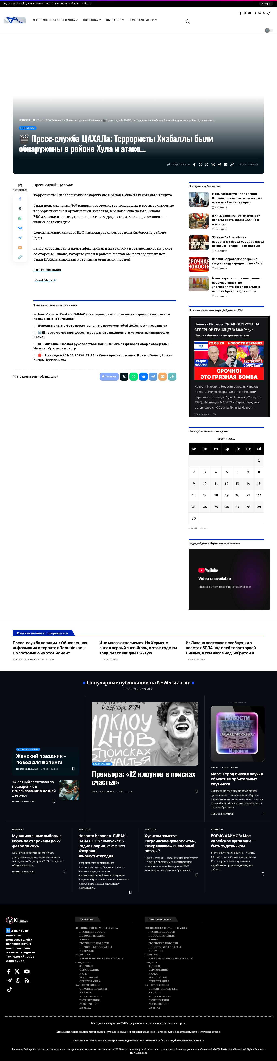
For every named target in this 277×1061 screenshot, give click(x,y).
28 (248, 507)
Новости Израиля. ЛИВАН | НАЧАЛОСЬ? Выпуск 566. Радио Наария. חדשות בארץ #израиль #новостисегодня (102, 846)
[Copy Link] (232, 164)
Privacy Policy (58, 3)
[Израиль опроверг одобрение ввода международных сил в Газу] (199, 264)
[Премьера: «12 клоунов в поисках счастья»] (145, 734)
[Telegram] (255, 13)
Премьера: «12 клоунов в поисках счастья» (143, 777)
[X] (245, 13)
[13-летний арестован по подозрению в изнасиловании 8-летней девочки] (69, 790)
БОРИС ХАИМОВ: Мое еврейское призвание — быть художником (233, 840)
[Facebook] (241, 13)
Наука (215, 767)
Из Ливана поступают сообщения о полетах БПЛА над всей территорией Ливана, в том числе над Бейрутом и (221, 647)
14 (248, 484)
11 (216, 484)
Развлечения (102, 763)
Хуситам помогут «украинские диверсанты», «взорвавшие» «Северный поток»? (170, 843)
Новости (18, 829)
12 (227, 484)
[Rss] (264, 13)
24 (205, 507)
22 (259, 495)
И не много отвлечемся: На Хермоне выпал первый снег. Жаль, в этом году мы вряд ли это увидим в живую (138, 647)
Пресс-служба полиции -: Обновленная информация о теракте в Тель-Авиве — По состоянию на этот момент (50, 647)
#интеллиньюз (47, 270)
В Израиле (221, 207)
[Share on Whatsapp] (207, 164)
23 (194, 507)
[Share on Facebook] (194, 164)
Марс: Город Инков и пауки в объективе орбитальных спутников (237, 779)
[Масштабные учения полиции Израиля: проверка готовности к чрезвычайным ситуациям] (199, 199)
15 (259, 484)
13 (237, 484)
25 (216, 507)
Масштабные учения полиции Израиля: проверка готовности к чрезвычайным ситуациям (237, 198)
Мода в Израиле (28, 749)
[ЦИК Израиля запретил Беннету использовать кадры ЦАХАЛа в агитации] (199, 221)
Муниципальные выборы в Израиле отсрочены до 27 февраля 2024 (36, 840)
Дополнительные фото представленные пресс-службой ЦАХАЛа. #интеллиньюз (102, 325)
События (27, 128)
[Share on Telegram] (219, 164)
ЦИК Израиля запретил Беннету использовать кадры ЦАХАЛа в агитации (236, 220)
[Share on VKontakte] (213, 164)
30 (194, 518)
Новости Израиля (24, 659)
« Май (193, 528)
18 (216, 495)
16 (193, 495)
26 (227, 507)
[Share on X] (200, 164)
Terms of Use (82, 3)
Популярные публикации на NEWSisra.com (139, 682)
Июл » (204, 528)
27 (237, 507)
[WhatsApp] (259, 13)
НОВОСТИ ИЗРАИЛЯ (138, 689)
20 (237, 495)
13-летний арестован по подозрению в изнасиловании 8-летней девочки (34, 789)
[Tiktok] (268, 13)
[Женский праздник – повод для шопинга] (45, 739)
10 (205, 484)
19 (227, 495)
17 (205, 495)
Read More (43, 280)
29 (259, 507)
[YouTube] (250, 13)
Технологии (230, 767)
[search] (229, 21)
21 (248, 495)
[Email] (226, 164)
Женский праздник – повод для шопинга (41, 759)
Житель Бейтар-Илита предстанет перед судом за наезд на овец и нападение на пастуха (238, 241)
